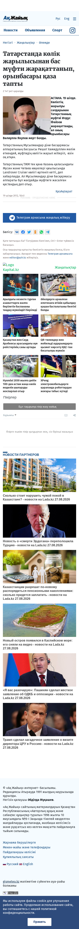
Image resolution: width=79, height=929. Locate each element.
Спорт (57, 30)
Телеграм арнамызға (60, 253)
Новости (11, 30)
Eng (66, 18)
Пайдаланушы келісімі (19, 852)
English (28, 864)
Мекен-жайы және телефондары (26, 847)
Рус (58, 18)
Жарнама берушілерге (19, 842)
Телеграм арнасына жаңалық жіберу (43, 217)
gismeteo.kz (11, 881)
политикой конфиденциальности (30, 911)
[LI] (11, 873)
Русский (12, 864)
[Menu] (74, 19)
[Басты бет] (15, 18)
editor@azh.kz (17, 257)
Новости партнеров (21, 454)
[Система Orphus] (10, 893)
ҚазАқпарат (64, 191)
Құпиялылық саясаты (18, 857)
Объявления (35, 30)
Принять (39, 922)
